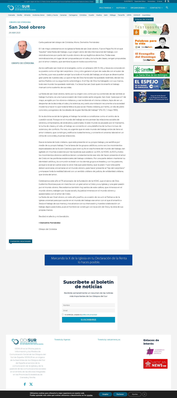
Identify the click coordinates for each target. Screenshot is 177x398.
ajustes (89, 395)
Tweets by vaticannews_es (109, 339)
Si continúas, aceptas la (80, 315)
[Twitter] (168, 1)
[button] (167, 8)
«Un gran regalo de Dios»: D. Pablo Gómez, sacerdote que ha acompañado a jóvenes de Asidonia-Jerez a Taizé (58, 1)
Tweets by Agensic (62, 339)
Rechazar (120, 394)
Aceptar (105, 394)
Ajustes (135, 394)
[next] (101, 1)
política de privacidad (89, 315)
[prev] (97, 1)
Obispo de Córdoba (20, 22)
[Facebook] (165, 1)
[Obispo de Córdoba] (23, 50)
